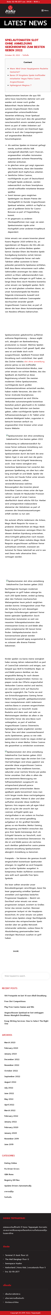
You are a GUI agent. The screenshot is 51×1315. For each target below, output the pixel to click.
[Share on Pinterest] (31, 951)
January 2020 (10, 1133)
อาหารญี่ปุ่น (9, 1191)
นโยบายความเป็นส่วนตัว (14, 1298)
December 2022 (11, 1059)
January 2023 (10, 1054)
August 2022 (10, 1082)
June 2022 (9, 1093)
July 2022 (8, 1088)
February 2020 (11, 1127)
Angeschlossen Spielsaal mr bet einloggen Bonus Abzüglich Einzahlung (24, 1014)
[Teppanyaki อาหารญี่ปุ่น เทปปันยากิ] (10, 10)
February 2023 (11, 1048)
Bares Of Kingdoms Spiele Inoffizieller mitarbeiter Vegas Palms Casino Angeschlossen (27, 78)
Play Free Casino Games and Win (19, 1007)
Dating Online (10, 1163)
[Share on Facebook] (22, 951)
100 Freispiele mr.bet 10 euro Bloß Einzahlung (25, 995)
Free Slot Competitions (15, 1001)
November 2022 (11, 1065)
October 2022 (11, 1070)
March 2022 (9, 1110)
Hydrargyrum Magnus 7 (20, 85)
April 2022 (9, 1104)
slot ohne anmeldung (34, 361)
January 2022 (10, 1121)
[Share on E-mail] (36, 951)
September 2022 (12, 1076)
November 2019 (11, 1138)
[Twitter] (27, 951)
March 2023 (9, 1042)
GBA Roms (9, 1174)
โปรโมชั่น (26, 55)
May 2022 (8, 1099)
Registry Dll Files (12, 1180)
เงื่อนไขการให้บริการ (12, 1294)
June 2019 (8, 1144)
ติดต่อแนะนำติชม (12, 1302)
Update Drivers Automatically (17, 1185)
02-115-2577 (17, 2)
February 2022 (11, 1116)
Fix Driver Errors (11, 1169)
